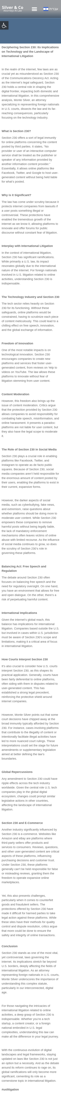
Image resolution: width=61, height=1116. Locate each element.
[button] (4, 25)
